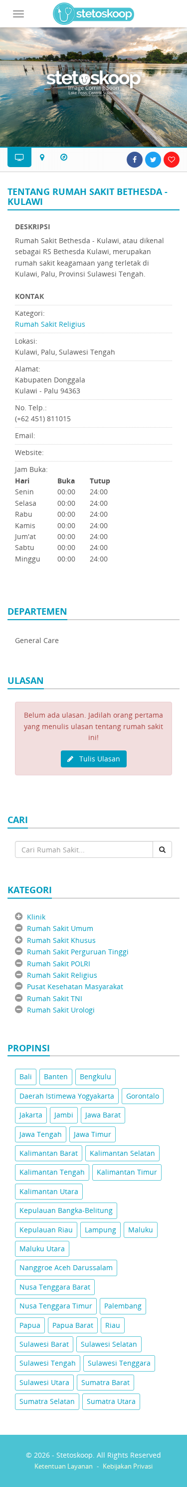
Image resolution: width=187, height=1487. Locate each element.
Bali (25, 1076)
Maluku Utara (42, 1248)
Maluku (140, 1229)
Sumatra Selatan (47, 1401)
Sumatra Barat (105, 1382)
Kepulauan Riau (46, 1229)
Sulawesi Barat (44, 1344)
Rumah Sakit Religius (50, 324)
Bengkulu (95, 1076)
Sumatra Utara (111, 1401)
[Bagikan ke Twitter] (153, 160)
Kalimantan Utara (48, 1191)
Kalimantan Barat (48, 1153)
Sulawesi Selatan (109, 1344)
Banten (56, 1076)
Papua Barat (72, 1325)
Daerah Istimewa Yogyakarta (66, 1096)
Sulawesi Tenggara (119, 1363)
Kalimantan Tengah (52, 1172)
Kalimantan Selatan (122, 1153)
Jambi (63, 1114)
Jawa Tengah (40, 1134)
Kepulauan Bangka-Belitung (66, 1210)
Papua (29, 1325)
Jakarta (30, 1114)
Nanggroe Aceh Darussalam (66, 1267)
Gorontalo (142, 1096)
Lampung (100, 1229)
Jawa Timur (92, 1134)
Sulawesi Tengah (47, 1363)
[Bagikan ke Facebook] (135, 160)
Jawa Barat (103, 1114)
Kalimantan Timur (127, 1172)
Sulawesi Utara (44, 1382)
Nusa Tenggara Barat (54, 1287)
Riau (112, 1325)
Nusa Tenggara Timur (55, 1305)
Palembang (123, 1305)
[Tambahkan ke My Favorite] (172, 160)
